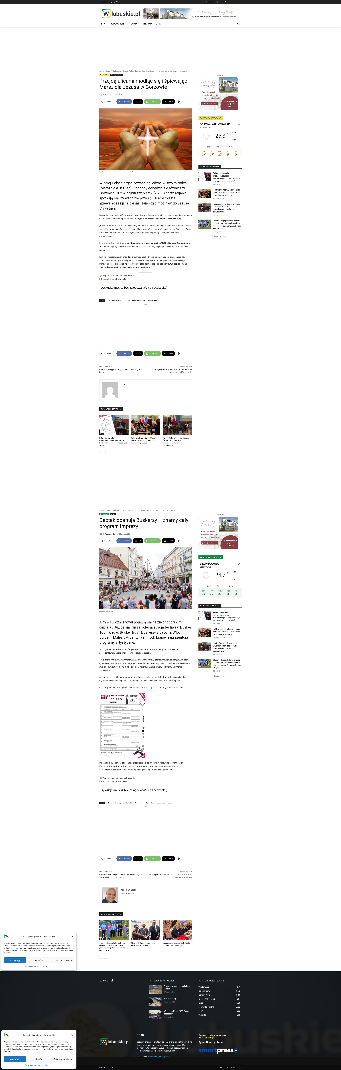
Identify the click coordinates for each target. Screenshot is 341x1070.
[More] (178, 101)
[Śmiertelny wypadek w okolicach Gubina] (155, 989)
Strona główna (104, 71)
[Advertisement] (170, 47)
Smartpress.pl (206, 1037)
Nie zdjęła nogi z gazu (173, 999)
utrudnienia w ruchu (114, 300)
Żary (101, 434)
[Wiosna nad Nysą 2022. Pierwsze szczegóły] (155, 1014)
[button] (72, 1035)
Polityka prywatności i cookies (36, 1065)
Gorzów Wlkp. (128, 71)
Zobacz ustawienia (63, 1059)
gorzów (127, 300)
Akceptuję (15, 1059)
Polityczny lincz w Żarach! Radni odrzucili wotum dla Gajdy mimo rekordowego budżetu (143, 440)
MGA (107, 95)
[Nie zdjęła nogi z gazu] (155, 1001)
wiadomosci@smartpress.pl (159, 1056)
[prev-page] (101, 451)
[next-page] (105, 451)
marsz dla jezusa (138, 300)
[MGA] (101, 94)
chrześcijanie (152, 300)
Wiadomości (116, 71)
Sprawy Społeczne (116, 75)
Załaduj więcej (219, 237)
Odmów (39, 1059)
